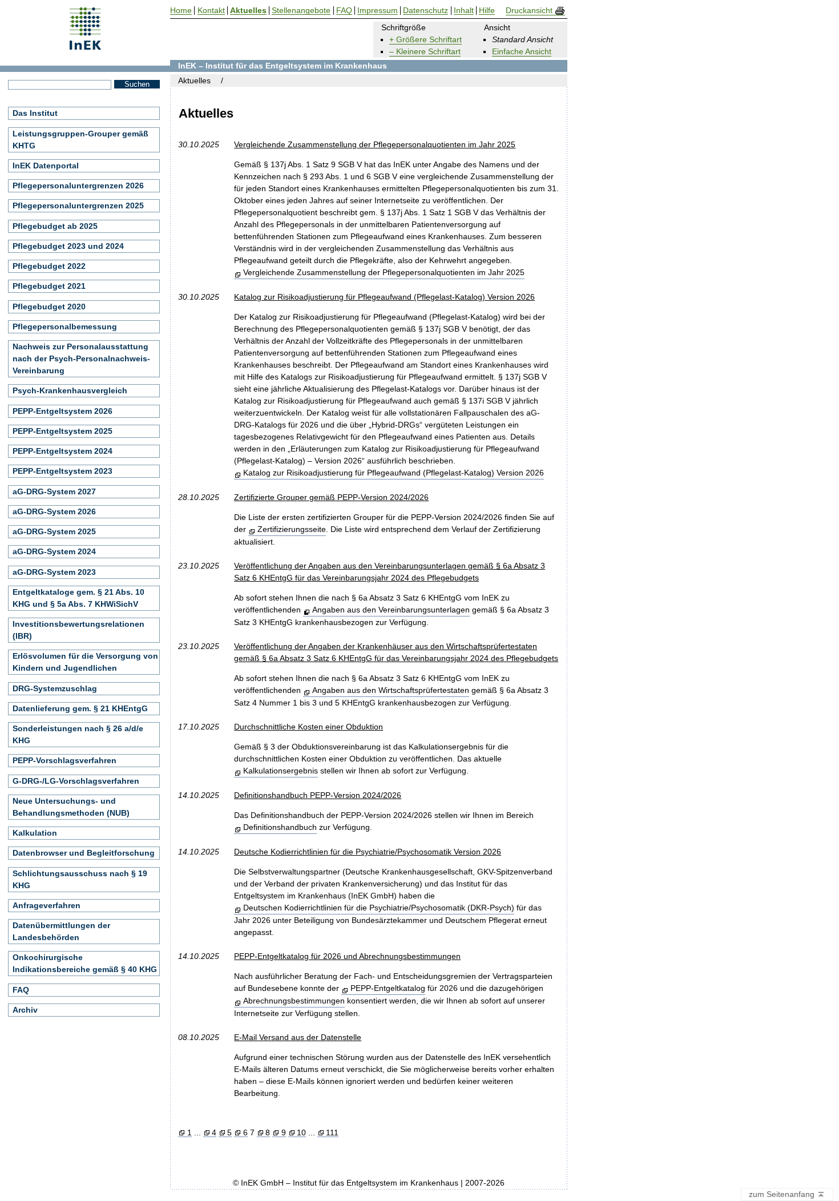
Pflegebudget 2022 (49, 266)
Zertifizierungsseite (291, 529)
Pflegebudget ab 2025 (55, 226)
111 (332, 1133)
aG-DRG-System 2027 (54, 491)
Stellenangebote (301, 10)
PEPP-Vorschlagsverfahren (64, 760)
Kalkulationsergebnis (280, 770)
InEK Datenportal (46, 165)
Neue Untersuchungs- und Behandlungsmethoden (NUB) (71, 806)
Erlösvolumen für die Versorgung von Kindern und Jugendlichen (85, 661)
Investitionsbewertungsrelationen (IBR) (78, 629)
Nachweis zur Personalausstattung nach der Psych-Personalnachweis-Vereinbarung (81, 358)
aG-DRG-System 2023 (54, 572)
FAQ (21, 989)
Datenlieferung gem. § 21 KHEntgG (80, 708)
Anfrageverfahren (46, 905)
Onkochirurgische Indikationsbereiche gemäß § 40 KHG (85, 963)
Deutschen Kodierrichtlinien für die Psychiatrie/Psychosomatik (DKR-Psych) (378, 907)
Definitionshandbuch (279, 827)
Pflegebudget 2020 (49, 306)
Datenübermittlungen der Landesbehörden (61, 931)
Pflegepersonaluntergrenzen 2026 (78, 185)
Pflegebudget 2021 (49, 286)
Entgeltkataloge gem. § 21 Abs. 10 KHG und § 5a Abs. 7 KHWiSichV (78, 597)
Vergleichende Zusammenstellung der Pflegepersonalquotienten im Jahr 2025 (383, 272)
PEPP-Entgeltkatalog (387, 988)
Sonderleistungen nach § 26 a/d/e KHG (78, 734)
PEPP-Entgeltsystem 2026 (62, 411)
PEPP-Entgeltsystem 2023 (62, 470)
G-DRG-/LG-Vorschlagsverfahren (76, 780)
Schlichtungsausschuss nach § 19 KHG (80, 879)
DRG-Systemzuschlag (55, 688)
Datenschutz (425, 10)
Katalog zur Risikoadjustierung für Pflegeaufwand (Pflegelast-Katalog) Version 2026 (393, 472)
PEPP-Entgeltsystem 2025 (62, 431)
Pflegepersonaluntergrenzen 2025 (78, 205)
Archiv (25, 1009)
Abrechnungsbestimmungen (293, 1000)
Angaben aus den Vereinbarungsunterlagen (390, 609)
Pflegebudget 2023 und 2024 (68, 246)
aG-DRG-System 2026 (54, 511)
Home (181, 10)
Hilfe (487, 10)
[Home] (85, 46)
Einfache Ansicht (521, 51)
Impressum (377, 10)
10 (301, 1133)
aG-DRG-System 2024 (54, 551)
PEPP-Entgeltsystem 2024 (62, 451)
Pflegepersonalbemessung (65, 326)
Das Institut (35, 113)
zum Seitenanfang (783, 1194)
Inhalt (464, 10)
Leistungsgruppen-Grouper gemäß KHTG (80, 139)
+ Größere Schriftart (425, 39)
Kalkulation (35, 832)
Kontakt (211, 10)
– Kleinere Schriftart (425, 51)
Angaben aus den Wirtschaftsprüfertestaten (390, 690)
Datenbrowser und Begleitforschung (84, 852)
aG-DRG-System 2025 (54, 531)
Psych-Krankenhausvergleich (70, 390)
